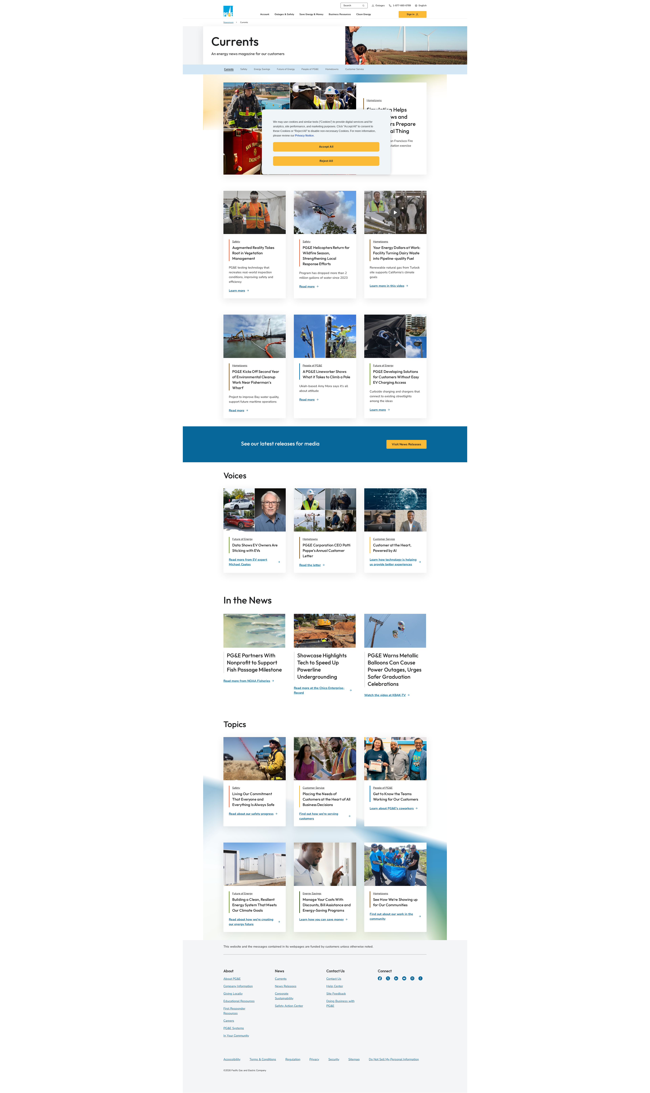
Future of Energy (383, 365)
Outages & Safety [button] (284, 14)
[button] (378, 5)
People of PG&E (312, 365)
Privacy (314, 1059)
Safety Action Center (289, 1006)
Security (333, 1059)
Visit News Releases (406, 444)
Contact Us (333, 979)
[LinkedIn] (396, 978)
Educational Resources (239, 1001)
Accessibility (231, 1059)
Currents (281, 979)
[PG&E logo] (228, 11)
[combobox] (354, 5)
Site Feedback (336, 994)
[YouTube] (404, 978)
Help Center (334, 986)
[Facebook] (380, 978)
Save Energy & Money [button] (311, 14)
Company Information (238, 986)
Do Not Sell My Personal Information (394, 1059)
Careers (228, 1021)
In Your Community (236, 1036)
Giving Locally (233, 994)
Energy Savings (312, 893)
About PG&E (232, 979)
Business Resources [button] (340, 14)
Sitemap (354, 1059)
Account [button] (264, 14)
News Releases (285, 986)
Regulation (292, 1059)
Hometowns (380, 241)
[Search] (363, 5)
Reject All (326, 161)
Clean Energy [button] (363, 14)
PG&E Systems (233, 1028)
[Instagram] (412, 978)
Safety (236, 241)
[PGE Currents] (420, 978)
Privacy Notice (304, 135)
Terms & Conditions (263, 1059)
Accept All (326, 146)
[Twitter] (388, 978)
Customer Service (384, 539)
